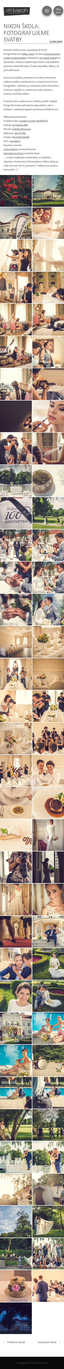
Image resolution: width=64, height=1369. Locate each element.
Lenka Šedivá (10, 149)
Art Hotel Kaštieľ (48, 58)
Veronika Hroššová (13, 153)
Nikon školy (28, 54)
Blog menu (58, 10)
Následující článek (47, 1342)
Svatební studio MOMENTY (33, 121)
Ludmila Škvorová (21, 129)
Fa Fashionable (20, 125)
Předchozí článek (16, 1342)
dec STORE (20, 133)
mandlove (15, 141)
